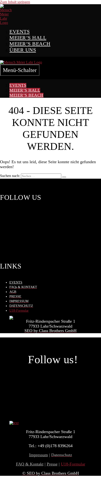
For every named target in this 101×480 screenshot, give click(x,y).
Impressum (38, 455)
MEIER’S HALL (27, 38)
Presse (52, 464)
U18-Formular (19, 310)
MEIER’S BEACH (29, 44)
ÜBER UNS (22, 50)
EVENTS (19, 31)
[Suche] (64, 177)
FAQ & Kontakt (29, 464)
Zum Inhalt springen (15, 2)
